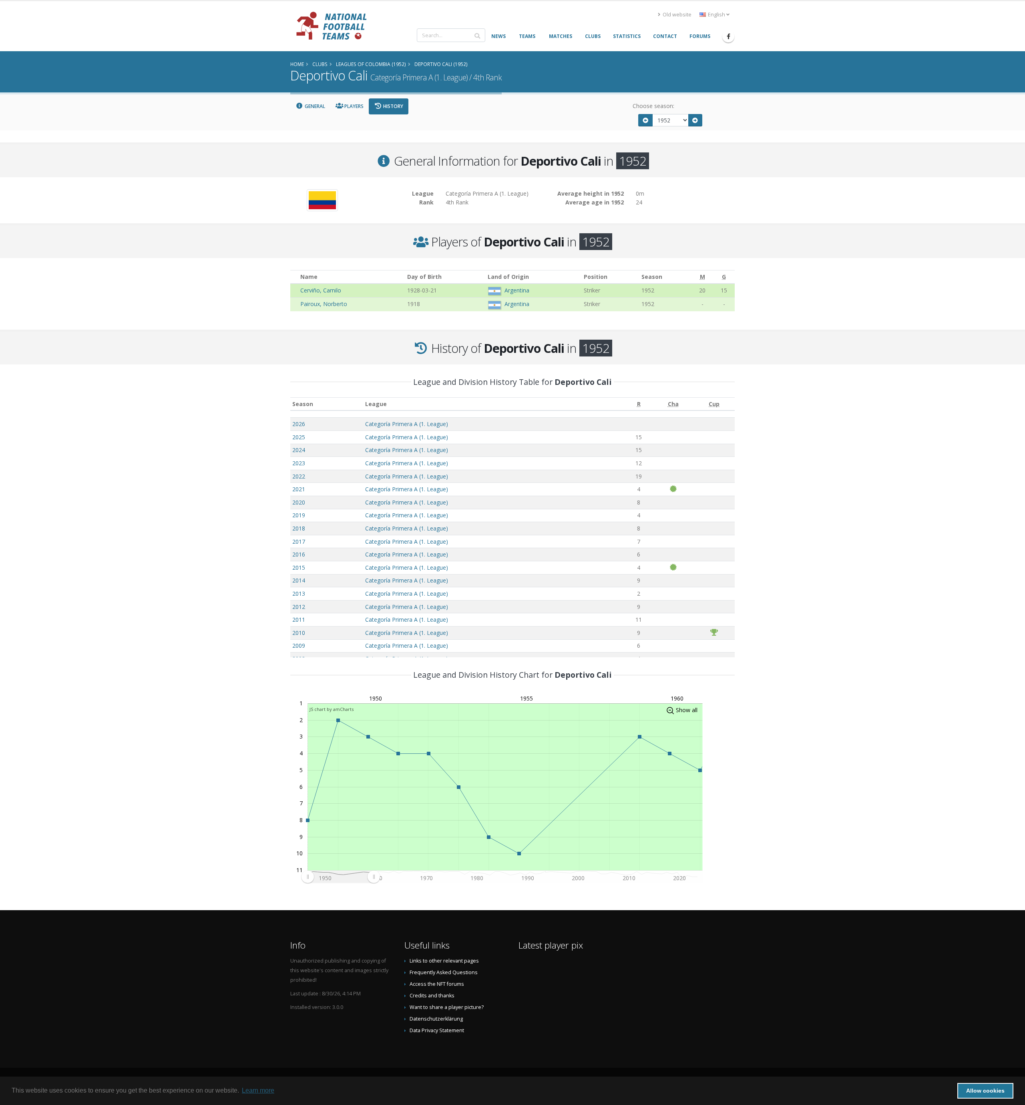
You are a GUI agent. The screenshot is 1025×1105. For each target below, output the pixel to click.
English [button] (716, 14)
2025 (298, 437)
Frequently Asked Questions (444, 972)
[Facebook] (728, 36)
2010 (298, 633)
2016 (298, 554)
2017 (298, 541)
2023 (298, 463)
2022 (298, 476)
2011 (298, 619)
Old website (676, 14)
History (392, 106)
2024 (298, 450)
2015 (298, 567)
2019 (298, 515)
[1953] (695, 120)
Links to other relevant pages (444, 960)
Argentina (516, 290)
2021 (298, 489)
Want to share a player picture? (447, 1007)
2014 (298, 580)
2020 (298, 502)
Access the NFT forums (437, 984)
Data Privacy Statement (437, 1030)
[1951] (645, 120)
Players (353, 106)
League (376, 404)
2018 (298, 528)
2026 (298, 424)
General (314, 106)
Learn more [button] (258, 1090)
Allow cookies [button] (985, 1090)
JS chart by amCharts (332, 709)
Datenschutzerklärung (436, 1018)
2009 (298, 645)
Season (302, 404)
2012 (298, 607)
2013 (298, 593)
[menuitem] (341, 877)
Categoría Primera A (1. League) (406, 424)
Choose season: (653, 106)
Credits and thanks (432, 995)
